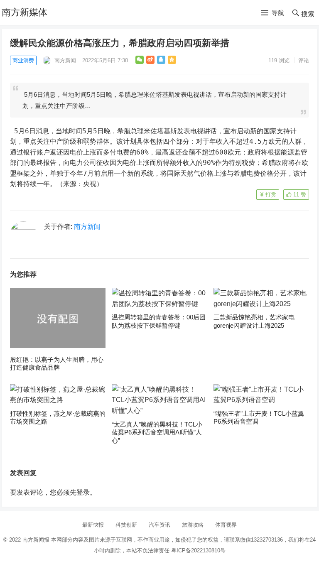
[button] (272, 13)
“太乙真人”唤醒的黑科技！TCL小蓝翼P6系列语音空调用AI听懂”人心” (157, 432)
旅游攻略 (193, 525)
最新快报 (93, 525)
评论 (303, 60)
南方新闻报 (35, 540)
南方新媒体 (24, 12)
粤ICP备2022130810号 (198, 550)
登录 (83, 492)
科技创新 (126, 525)
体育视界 (226, 525)
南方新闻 (64, 60)
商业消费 (23, 60)
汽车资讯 (159, 525)
